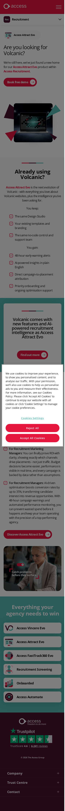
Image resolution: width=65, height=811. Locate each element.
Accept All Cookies (32, 438)
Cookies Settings (32, 418)
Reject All (32, 428)
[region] (32, 405)
